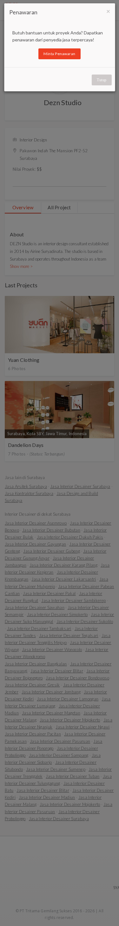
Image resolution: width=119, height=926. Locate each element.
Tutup (102, 80)
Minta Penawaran (59, 53)
